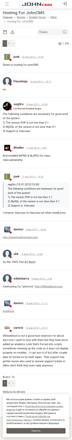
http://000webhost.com (49, 286)
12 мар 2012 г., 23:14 (36, 328)
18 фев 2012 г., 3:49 (41, 279)
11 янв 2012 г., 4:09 (36, 148)
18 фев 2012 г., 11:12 (36, 303)
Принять (36, 430)
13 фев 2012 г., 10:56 (32, 254)
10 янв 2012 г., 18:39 (36, 104)
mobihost (8, 311)
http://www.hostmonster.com (20, 237)
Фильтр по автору (14, 391)
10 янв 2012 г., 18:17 (40, 81)
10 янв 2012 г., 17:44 (32, 57)
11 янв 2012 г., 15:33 (32, 176)
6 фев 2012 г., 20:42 (35, 229)
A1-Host (30, 262)
